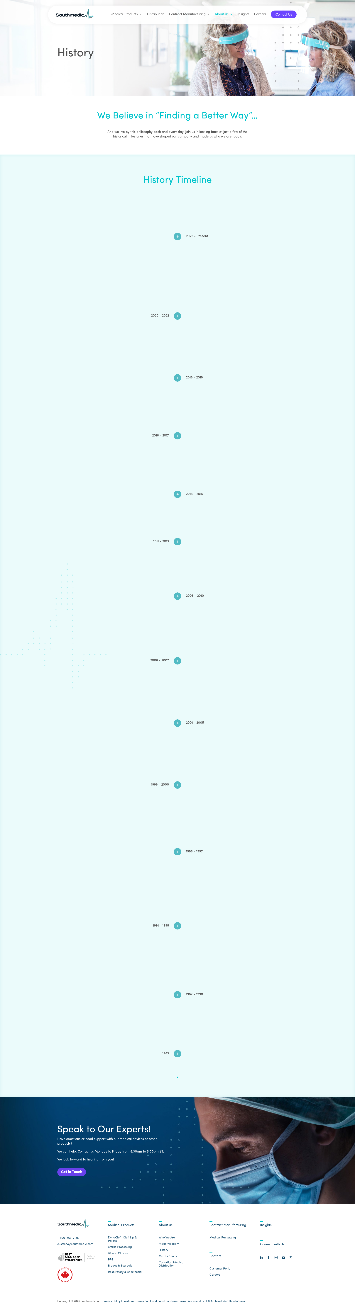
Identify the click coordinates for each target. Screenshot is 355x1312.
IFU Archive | (214, 1301)
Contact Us (283, 14)
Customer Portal (220, 1268)
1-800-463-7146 (68, 1238)
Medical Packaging (222, 1237)
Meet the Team (169, 1244)
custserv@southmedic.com (75, 1244)
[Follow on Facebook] (269, 1257)
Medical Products (124, 14)
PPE (110, 1259)
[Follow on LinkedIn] (261, 1257)
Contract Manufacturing (187, 14)
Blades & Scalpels (120, 1265)
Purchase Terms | (176, 1301)
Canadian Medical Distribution (171, 1264)
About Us (222, 14)
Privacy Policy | (112, 1301)
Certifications (168, 1256)
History (163, 1250)
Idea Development (234, 1301)
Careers (260, 14)
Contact (215, 1256)
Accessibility (196, 1301)
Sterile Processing (120, 1247)
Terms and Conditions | (150, 1301)
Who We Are (167, 1237)
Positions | (129, 1301)
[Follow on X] (291, 1257)
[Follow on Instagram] (276, 1257)
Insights (243, 14)
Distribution (155, 14)
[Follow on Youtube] (283, 1257)
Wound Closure (118, 1253)
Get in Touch (71, 1172)
